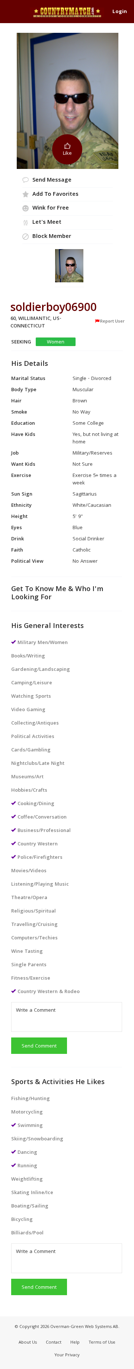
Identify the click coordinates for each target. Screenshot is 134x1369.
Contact (53, 1342)
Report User (112, 321)
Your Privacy (67, 1355)
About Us (28, 1342)
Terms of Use (102, 1342)
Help (75, 1342)
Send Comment (39, 1046)
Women (55, 342)
